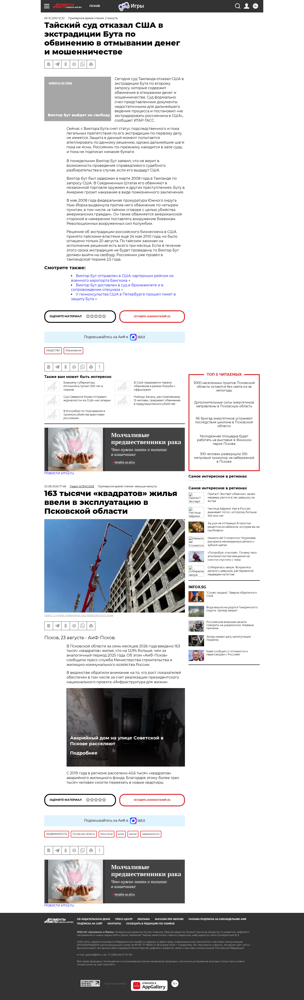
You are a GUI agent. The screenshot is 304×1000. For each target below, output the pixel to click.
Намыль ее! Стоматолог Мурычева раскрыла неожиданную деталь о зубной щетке (231, 541)
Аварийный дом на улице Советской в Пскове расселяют (116, 740)
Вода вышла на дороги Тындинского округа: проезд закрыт (232, 609)
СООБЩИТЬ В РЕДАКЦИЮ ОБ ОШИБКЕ (150, 923)
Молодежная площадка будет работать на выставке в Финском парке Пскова (224, 440)
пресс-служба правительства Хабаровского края (78, 615)
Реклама (144, 919)
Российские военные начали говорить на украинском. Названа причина (230, 625)
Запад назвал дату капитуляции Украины (228, 638)
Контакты (114, 923)
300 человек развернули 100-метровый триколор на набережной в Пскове (224, 458)
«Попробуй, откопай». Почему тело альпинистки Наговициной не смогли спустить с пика (232, 556)
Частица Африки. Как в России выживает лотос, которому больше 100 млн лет (232, 512)
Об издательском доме (93, 919)
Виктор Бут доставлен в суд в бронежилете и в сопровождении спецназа (117, 287)
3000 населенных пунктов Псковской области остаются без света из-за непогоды (224, 386)
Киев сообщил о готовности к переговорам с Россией (227, 653)
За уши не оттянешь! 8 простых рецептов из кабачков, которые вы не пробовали (233, 527)
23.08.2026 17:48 (55, 486)
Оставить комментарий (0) (152, 316)
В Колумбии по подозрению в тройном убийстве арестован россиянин (84, 414)
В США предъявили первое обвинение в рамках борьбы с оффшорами (154, 386)
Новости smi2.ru (59, 473)
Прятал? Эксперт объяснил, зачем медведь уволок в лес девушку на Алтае (231, 497)
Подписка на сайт (89, 923)
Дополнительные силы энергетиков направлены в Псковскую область (224, 404)
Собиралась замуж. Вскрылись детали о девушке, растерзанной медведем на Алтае (230, 571)
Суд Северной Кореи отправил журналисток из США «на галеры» (87, 398)
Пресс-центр (123, 919)
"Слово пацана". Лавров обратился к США (231, 594)
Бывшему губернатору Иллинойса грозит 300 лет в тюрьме (83, 386)
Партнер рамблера (115, 983)
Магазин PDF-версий (169, 919)
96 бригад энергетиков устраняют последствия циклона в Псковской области (224, 422)
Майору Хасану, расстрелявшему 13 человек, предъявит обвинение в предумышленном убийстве (157, 400)
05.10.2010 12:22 (54, 18)
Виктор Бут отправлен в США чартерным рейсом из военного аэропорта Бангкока (122, 278)
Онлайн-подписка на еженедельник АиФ (217, 919)
